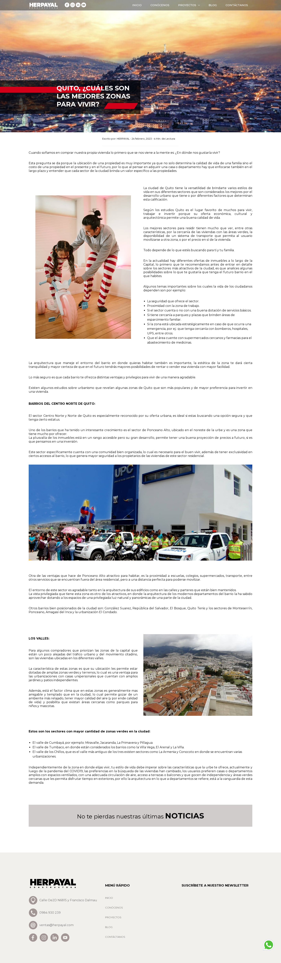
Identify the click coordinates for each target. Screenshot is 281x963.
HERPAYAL (123, 138)
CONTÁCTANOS (237, 5)
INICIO (137, 5)
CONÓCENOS (159, 5)
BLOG (213, 5)
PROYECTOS (187, 5)
